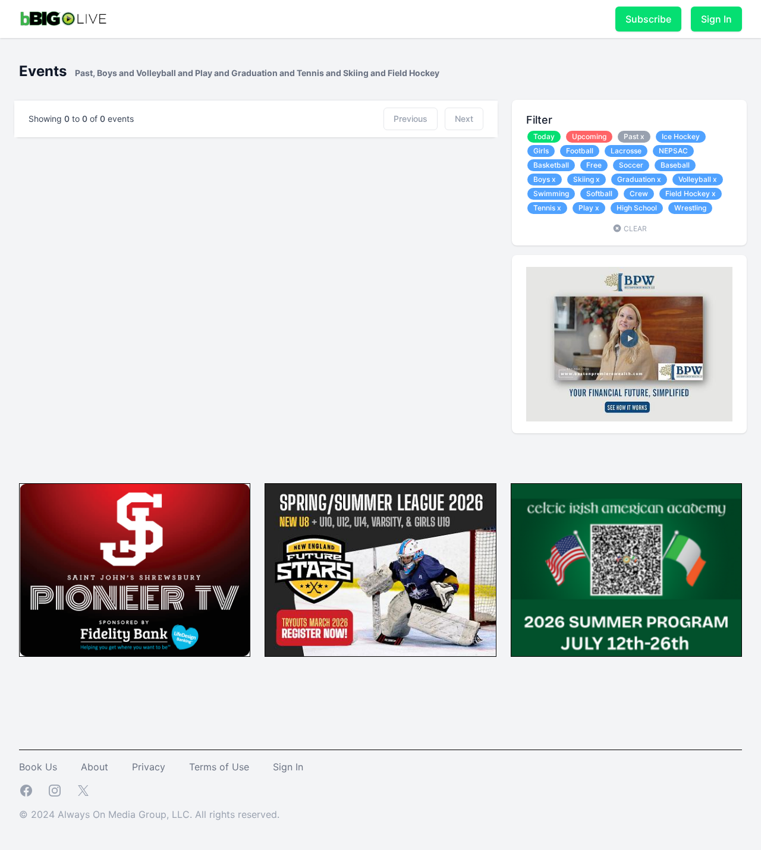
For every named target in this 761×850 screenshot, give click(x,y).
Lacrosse (626, 150)
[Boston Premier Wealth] (629, 344)
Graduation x (639, 179)
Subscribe (648, 19)
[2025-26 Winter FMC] (380, 570)
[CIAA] (626, 570)
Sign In (716, 19)
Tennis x (547, 207)
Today (544, 136)
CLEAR (634, 228)
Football (579, 150)
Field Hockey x (690, 193)
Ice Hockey (681, 136)
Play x (588, 207)
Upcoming (589, 136)
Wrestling (690, 207)
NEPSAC (673, 150)
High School (637, 207)
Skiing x (586, 179)
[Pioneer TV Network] (134, 570)
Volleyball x (697, 179)
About (94, 767)
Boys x (544, 179)
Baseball (675, 164)
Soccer (631, 164)
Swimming (551, 193)
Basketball (551, 164)
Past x (634, 136)
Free (594, 164)
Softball (599, 193)
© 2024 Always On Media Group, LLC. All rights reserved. (149, 814)
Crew (639, 193)
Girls (541, 150)
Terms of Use (219, 767)
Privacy (148, 767)
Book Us (38, 767)
